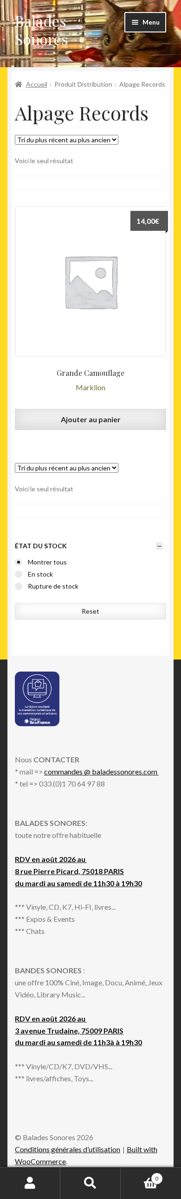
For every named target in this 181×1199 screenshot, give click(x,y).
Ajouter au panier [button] (91, 419)
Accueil (36, 84)
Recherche (90, 1183)
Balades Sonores (41, 30)
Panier (139, 1175)
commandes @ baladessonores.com (101, 771)
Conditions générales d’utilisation (67, 1149)
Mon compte (30, 1183)
